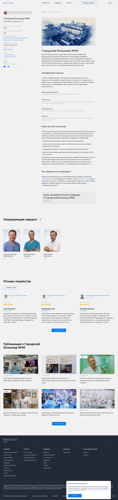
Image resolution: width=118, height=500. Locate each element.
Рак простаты (7, 310)
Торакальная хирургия (10, 465)
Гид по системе (48, 457)
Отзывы (6, 473)
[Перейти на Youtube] (4, 66)
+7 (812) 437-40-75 (9, 55)
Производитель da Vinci (30, 460)
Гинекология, (8, 40)
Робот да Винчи (28, 452)
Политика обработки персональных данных (15, 496)
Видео (45, 463)
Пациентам (45, 3)
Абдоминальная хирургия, (18, 38)
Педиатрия (7, 463)
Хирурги (86, 452)
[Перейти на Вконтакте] (8, 66)
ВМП (5, 50)
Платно (10, 50)
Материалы (47, 460)
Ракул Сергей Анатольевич (18, 295)
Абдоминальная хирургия (50, 92)
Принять (75, 496)
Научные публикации (49, 455)
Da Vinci (69, 3)
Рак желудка (83, 310)
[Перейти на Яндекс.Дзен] (114, 496)
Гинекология (46, 100)
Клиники (86, 455)
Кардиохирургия (8, 457)
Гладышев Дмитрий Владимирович (97, 295)
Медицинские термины (10, 476)
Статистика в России (29, 457)
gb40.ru (5, 62)
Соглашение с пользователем (40, 496)
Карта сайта (55, 496)
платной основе (84, 179)
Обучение (46, 452)
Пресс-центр (66, 452)
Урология (45, 116)
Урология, (6, 38)
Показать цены (47, 201)
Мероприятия (47, 468)
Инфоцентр (58, 3)
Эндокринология (8, 470)
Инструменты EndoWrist (30, 455)
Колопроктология (18, 40)
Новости (46, 465)
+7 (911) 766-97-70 (9, 57)
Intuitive (89, 164)
